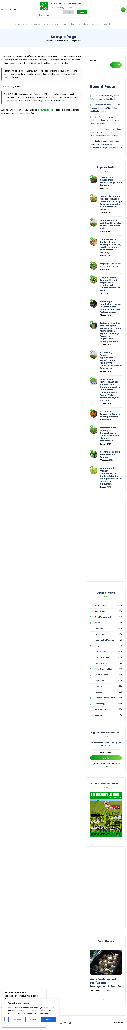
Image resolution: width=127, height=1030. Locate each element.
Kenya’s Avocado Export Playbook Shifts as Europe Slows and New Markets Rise (105, 120)
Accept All (49, 1020)
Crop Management (103, 617)
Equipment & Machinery (105, 640)
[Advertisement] (106, 540)
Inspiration (99, 680)
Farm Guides (68, 24)
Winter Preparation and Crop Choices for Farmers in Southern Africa (110, 224)
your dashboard (46, 110)
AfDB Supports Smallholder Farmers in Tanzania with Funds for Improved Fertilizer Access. (110, 306)
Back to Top (118, 1023)
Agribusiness (35, 24)
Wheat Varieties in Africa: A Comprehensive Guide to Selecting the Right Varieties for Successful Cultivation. (111, 476)
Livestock (56, 24)
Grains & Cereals (102, 675)
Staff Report (95, 990)
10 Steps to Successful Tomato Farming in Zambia (110, 414)
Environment (100, 634)
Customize (16, 1020)
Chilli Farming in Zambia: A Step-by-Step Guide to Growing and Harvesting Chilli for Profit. (110, 284)
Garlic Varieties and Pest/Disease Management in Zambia (105, 983)
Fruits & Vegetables (103, 669)
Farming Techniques (104, 657)
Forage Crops (101, 663)
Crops (45, 24)
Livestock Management (105, 698)
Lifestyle (98, 686)
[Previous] (104, 1000)
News (17, 24)
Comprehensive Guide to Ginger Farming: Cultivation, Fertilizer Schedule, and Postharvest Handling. (110, 246)
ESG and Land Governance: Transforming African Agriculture (111, 181)
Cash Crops (100, 611)
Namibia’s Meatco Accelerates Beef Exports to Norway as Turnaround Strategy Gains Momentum (106, 144)
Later (68, 12)
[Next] (108, 1000)
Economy (99, 628)
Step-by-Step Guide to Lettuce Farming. (110, 264)
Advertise (108, 24)
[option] (106, 971)
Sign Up (106, 758)
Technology (83, 24)
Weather (96, 24)
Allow (82, 12)
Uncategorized (101, 709)
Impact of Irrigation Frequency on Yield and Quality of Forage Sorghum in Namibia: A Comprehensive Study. (111, 203)
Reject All (32, 1020)
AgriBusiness (100, 605)
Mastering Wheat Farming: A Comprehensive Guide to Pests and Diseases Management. (109, 434)
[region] (32, 1012)
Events (25, 24)
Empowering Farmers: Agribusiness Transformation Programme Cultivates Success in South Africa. (111, 360)
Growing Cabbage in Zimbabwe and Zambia (110, 454)
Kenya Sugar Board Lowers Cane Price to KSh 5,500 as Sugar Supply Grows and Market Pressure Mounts (105, 132)
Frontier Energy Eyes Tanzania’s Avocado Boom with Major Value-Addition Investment (105, 108)
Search (93, 60)
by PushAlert (45, 15)
